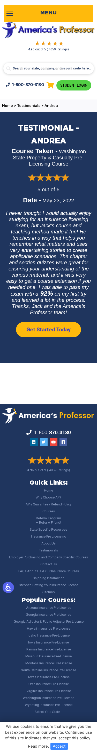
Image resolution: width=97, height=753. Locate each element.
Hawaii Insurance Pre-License (48, 628)
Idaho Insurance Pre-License (49, 635)
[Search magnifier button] (8, 68)
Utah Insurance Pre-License (48, 684)
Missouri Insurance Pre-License (48, 656)
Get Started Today (48, 329)
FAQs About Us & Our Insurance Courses (48, 571)
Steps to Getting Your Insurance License (48, 585)
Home (48, 490)
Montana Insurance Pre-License (48, 663)
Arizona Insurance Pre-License (48, 608)
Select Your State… (48, 712)
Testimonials (48, 550)
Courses (48, 511)
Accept (59, 746)
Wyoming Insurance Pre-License (48, 705)
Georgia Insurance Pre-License (48, 614)
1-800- (28, 85)
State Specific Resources (48, 529)
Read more (38, 746)
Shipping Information (48, 578)
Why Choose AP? (48, 497)
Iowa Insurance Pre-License (48, 642)
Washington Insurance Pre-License (48, 698)
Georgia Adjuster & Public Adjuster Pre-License (49, 621)
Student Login (73, 85)
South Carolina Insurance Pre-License (48, 670)
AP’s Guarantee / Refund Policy (48, 504)
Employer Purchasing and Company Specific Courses (48, 557)
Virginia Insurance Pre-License (48, 691)
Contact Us (48, 564)
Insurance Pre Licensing (48, 536)
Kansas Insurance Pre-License (48, 649)
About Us (48, 543)
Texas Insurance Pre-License (49, 677)
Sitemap (48, 592)
